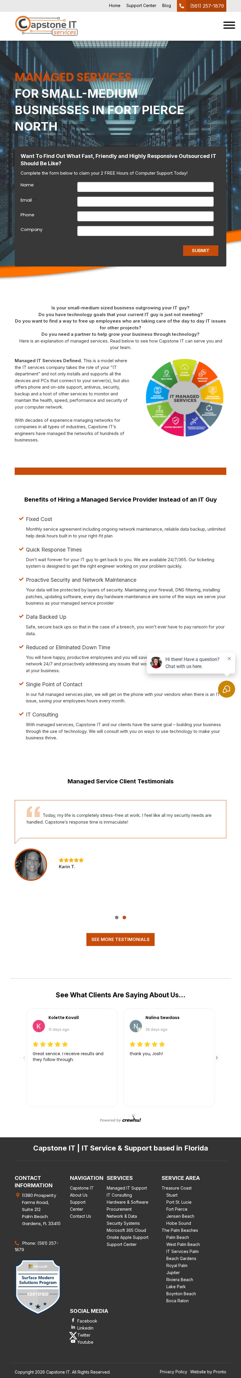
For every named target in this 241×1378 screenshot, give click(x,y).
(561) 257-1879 (207, 6)
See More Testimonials (120, 939)
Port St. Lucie (179, 1202)
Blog (166, 5)
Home (114, 5)
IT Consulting (119, 1195)
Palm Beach (177, 1237)
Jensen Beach (180, 1216)
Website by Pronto (208, 1371)
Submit (201, 250)
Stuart (172, 1195)
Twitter (84, 1335)
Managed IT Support (127, 1187)
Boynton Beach (181, 1293)
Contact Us (80, 1216)
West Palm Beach (183, 1244)
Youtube (85, 1342)
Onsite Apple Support (127, 1237)
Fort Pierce (177, 1209)
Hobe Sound (178, 1223)
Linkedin (85, 1327)
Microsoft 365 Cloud (126, 1230)
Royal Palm (177, 1265)
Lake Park (176, 1286)
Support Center (141, 5)
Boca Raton (177, 1300)
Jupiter (173, 1272)
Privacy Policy (173, 1371)
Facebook (87, 1320)
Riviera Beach (179, 1279)
